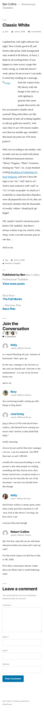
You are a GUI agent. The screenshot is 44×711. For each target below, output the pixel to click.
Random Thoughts (12, 263)
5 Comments (36, 32)
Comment (7, 605)
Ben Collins (9, 4)
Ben (6, 32)
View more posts (13, 283)
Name (5, 637)
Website (5, 664)
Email (5, 650)
